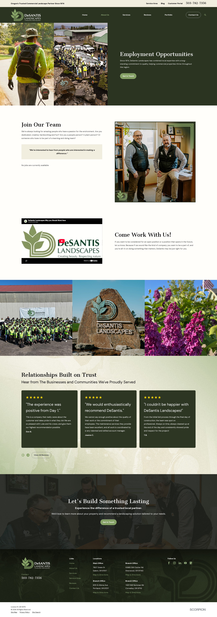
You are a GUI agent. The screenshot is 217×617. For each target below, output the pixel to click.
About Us (73, 568)
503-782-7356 (196, 3)
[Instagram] (174, 563)
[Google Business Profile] (191, 563)
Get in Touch (108, 522)
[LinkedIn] (180, 563)
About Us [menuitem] (105, 15)
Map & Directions (100, 575)
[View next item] (28, 455)
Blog (163, 3)
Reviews (72, 583)
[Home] (26, 15)
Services (73, 573)
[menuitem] (14, 612)
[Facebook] (169, 563)
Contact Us (193, 15)
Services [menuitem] (126, 15)
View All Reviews (41, 455)
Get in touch (128, 76)
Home (71, 563)
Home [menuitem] (84, 15)
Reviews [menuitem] (147, 15)
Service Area (151, 3)
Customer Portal (175, 3)
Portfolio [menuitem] (168, 15)
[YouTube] (185, 563)
